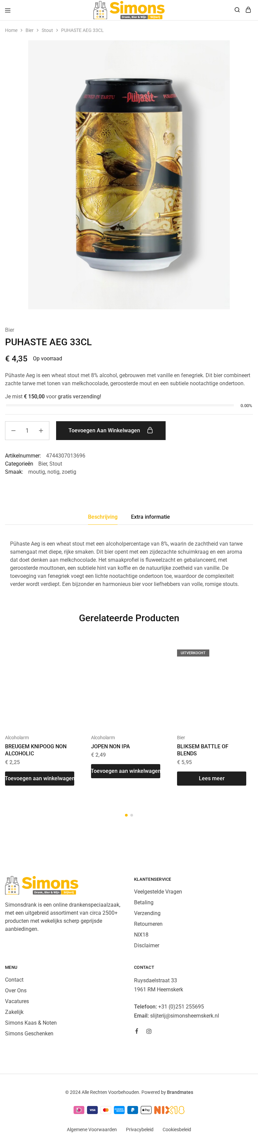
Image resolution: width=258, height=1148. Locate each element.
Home (11, 30)
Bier (30, 30)
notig (53, 472)
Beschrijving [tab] (103, 517)
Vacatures (17, 1001)
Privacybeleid (140, 1129)
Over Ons (16, 990)
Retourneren (148, 924)
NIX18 (141, 935)
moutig (36, 472)
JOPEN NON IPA (110, 746)
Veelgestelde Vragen (158, 891)
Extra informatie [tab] (150, 517)
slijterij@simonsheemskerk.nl (184, 1016)
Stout (47, 30)
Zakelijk (14, 1012)
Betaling (144, 902)
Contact (14, 980)
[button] (39, 778)
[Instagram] (149, 1032)
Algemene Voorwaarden (92, 1129)
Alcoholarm (17, 737)
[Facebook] (137, 1032)
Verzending (147, 913)
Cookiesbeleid (177, 1129)
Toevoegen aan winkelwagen (105, 430)
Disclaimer (146, 945)
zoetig (69, 472)
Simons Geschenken (29, 1033)
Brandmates (180, 1092)
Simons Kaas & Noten (31, 1023)
